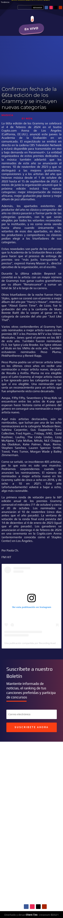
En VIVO (31, 28)
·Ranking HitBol (41, 846)
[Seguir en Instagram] (51, 7)
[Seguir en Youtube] (60, 7)
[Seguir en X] (55, 7)
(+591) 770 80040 (41, 808)
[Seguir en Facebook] (46, 7)
